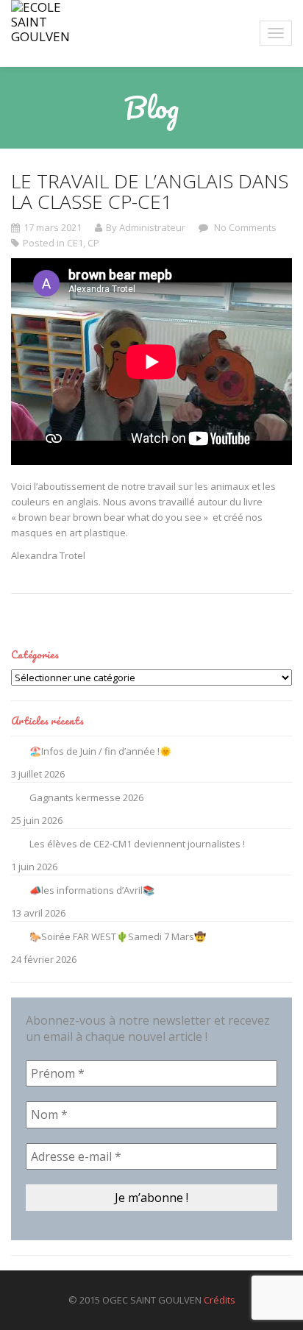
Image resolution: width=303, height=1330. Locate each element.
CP (93, 242)
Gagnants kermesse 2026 (86, 797)
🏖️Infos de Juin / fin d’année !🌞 (100, 751)
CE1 (75, 242)
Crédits (219, 1299)
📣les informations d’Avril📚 (91, 890)
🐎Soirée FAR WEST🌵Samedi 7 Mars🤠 (117, 936)
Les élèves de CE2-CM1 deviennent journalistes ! (137, 843)
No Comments (244, 227)
